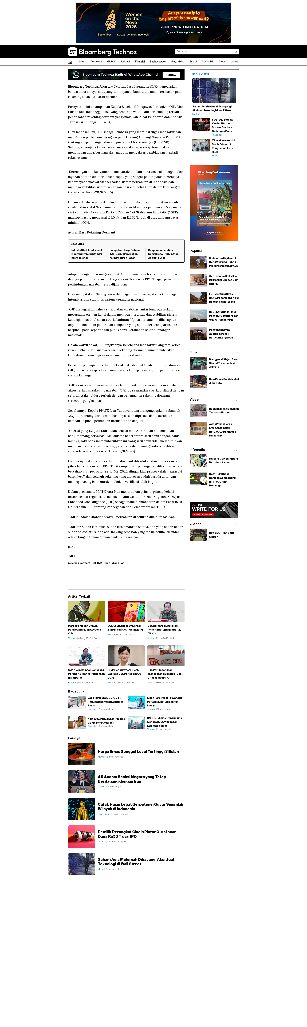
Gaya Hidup (177, 61)
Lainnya (235, 61)
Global (111, 61)
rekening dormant (79, 563)
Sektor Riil (207, 61)
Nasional (125, 61)
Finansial (140, 61)
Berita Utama (200, 74)
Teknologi (96, 61)
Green (222, 61)
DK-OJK (97, 563)
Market (82, 61)
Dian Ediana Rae (114, 563)
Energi (193, 61)
